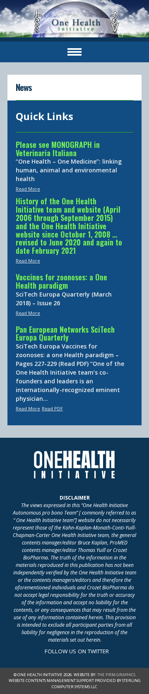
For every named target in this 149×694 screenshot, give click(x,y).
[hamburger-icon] (74, 52)
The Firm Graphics (116, 674)
